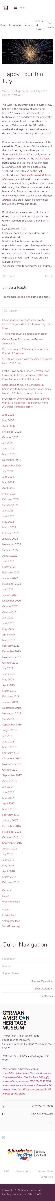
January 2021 (10, 595)
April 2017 (8, 803)
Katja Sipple (22, 91)
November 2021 (11, 584)
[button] (19, 7)
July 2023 (7, 510)
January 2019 (10, 702)
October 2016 (10, 837)
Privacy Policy (23, 1171)
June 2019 (8, 674)
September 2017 (12, 775)
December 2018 (11, 708)
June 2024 (8, 477)
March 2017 (9, 809)
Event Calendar (44, 988)
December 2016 (11, 826)
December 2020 (11, 600)
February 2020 (10, 646)
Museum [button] (29, 25)
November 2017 (11, 764)
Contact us (47, 996)
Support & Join (10, 973)
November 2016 (11, 832)
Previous (9, 276)
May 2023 (8, 522)
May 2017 (8, 798)
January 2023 (10, 539)
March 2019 (9, 691)
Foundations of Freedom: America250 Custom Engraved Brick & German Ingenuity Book (27, 324)
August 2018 (9, 730)
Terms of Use (45, 1171)
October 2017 (10, 769)
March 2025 (9, 454)
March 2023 (9, 527)
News (17, 95)
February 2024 (10, 499)
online (17, 262)
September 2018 (12, 724)
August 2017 (9, 781)
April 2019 (8, 685)
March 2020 (9, 640)
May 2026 (8, 420)
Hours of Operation (42, 981)
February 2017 (10, 815)
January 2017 (10, 820)
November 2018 (11, 713)
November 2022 (11, 544)
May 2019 (8, 679)
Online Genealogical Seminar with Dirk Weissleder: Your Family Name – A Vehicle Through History (26, 389)
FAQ (6, 1171)
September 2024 (12, 465)
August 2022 (9, 555)
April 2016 (8, 871)
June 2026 (8, 415)
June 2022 (8, 561)
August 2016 (9, 848)
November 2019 (11, 657)
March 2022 (9, 567)
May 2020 (8, 629)
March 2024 (9, 493)
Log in (5, 909)
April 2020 (8, 634)
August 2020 (9, 612)
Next (48, 276)
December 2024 (11, 460)
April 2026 (8, 426)
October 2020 (10, 606)
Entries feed (9, 915)
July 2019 (7, 668)
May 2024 (8, 482)
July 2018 (7, 736)
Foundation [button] (15, 25)
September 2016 (12, 843)
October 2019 (10, 662)
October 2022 (10, 550)
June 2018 (8, 741)
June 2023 (8, 516)
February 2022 (10, 572)
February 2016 (10, 882)
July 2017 (7, 786)
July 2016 (7, 854)
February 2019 (10, 696)
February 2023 (10, 533)
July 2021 (7, 589)
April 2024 (8, 488)
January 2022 (10, 578)
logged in (22, 297)
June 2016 (8, 860)
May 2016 (8, 865)
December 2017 (11, 758)
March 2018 (9, 747)
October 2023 (10, 505)
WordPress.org (11, 926)
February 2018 (10, 753)
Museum (7, 966)
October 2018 (10, 719)
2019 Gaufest (42, 158)
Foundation (8, 959)
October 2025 (10, 437)
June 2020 (8, 623)
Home (3, 25)
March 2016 (9, 877)
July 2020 (7, 617)
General (6, 890)
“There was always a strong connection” (25, 334)
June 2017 (8, 792)
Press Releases (11, 901)
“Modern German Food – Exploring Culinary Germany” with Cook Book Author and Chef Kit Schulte (26, 375)
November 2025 (11, 432)
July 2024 (7, 471)
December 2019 (11, 651)
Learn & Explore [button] (40, 25)
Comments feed (11, 921)
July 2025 (7, 443)
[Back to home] (5, 7)
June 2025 (8, 448)
